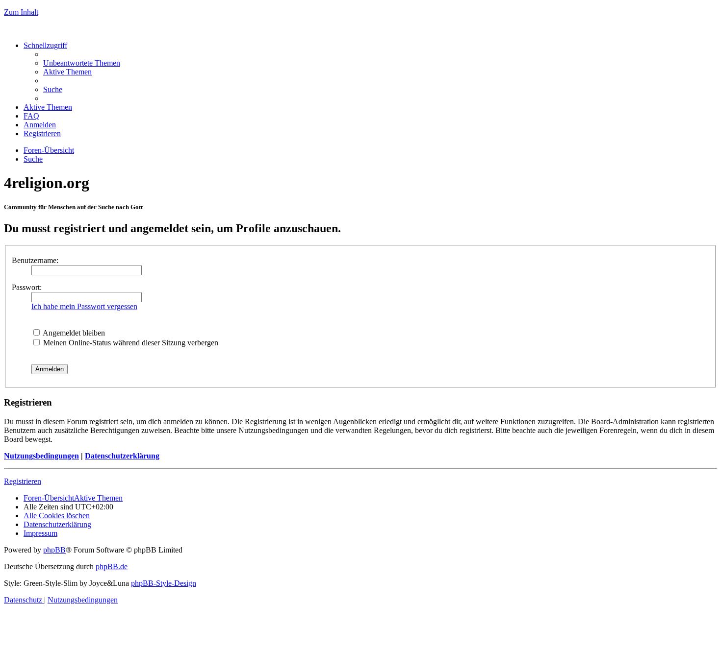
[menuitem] (81, 63)
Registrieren (22, 481)
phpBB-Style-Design (163, 583)
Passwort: (27, 287)
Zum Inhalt (21, 12)
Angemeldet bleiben (73, 333)
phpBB (54, 550)
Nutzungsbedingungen (41, 456)
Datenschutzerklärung (122, 456)
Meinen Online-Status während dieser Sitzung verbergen (129, 342)
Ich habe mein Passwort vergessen (84, 306)
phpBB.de (112, 566)
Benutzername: (35, 260)
